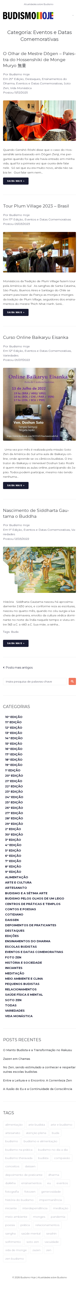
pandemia (58, 1217)
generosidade (51, 1191)
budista (43, 1158)
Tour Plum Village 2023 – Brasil (36, 205)
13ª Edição (13, 733)
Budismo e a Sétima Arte (26, 893)
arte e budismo (61, 1124)
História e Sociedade (23, 962)
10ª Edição (13, 717)
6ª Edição (13, 856)
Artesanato (16, 888)
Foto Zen (13, 957)
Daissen (12, 920)
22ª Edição (14, 786)
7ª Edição (13, 861)
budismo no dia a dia (53, 1150)
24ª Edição (14, 797)
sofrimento (13, 1242)
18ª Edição (13, 759)
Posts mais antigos (18, 667)
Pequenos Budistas (22, 984)
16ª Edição (13, 749)
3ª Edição (13, 840)
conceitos (12, 1166)
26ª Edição (14, 808)
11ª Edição (13, 722)
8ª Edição (13, 866)
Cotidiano (14, 914)
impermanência (50, 1200)
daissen (30, 1166)
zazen (36, 1250)
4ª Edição (13, 845)
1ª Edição (12, 770)
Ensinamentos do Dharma (27, 941)
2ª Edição (13, 829)
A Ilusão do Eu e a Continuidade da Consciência (37, 1089)
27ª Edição (14, 813)
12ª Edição (16, 351)
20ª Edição (14, 775)
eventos (62, 1183)
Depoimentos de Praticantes (30, 925)
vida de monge (16, 1250)
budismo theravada (18, 1158)
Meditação (14, 973)
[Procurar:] (35, 681)
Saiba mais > (16, 181)
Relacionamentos (21, 989)
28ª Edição (14, 818)
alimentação (14, 1124)
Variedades (10, 355)
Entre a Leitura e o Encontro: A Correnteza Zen (37, 1080)
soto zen (33, 1242)
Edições (12, 936)
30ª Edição (14, 834)
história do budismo (19, 1200)
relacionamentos (47, 1225)
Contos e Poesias (20, 909)
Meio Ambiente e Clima (24, 978)
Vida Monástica (21, 88)
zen (48, 1250)
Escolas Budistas (21, 946)
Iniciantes (13, 968)
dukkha (10, 1183)
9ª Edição (15, 530)
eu (49, 1183)
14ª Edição (14, 738)
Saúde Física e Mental (24, 994)
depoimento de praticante (24, 1175)
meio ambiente (16, 1217)
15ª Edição (13, 743)
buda (14, 632)
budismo (11, 1141)
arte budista (36, 1124)
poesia (10, 1225)
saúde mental (31, 1233)
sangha (10, 1233)
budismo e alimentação (40, 1141)
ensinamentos (31, 1183)
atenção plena (36, 1133)
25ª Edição (14, 802)
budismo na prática (18, 1150)
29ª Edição (16, 79)
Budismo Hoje (19, 74)
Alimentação (16, 877)
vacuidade (52, 1242)
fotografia (12, 1191)
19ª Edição (13, 765)
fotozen (30, 1191)
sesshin (51, 1233)
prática (25, 1225)
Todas (11, 1005)
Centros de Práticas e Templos (33, 904)
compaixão (62, 1158)
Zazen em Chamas (16, 1059)
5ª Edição (13, 850)
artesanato (12, 1133)
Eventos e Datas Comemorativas (39, 83)
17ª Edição (16, 219)
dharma (53, 1175)
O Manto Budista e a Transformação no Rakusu (37, 1050)
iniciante (11, 1208)
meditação (60, 1208)
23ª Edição (14, 791)
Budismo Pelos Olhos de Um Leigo (34, 898)
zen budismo (14, 1258)
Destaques (32, 79)
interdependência (34, 1208)
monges (39, 1217)
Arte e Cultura (18, 882)
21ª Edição (13, 781)
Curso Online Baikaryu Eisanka (35, 337)
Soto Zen (13, 1000)
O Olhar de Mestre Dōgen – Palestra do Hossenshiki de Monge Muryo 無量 (39, 59)
